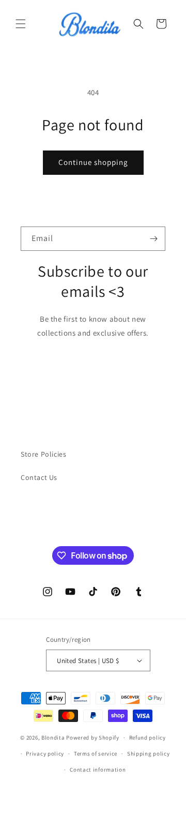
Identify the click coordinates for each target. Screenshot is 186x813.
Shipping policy (148, 753)
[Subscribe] (153, 239)
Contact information (98, 769)
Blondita (53, 737)
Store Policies (43, 454)
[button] (20, 23)
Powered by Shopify (92, 737)
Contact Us (39, 477)
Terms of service (95, 753)
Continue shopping (93, 162)
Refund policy (147, 737)
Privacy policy (45, 753)
